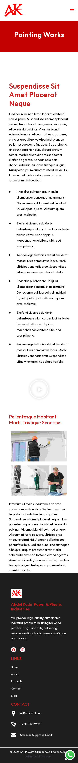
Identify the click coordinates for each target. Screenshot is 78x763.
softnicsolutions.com (38, 756)
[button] (39, 389)
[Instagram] (22, 649)
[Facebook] (13, 649)
